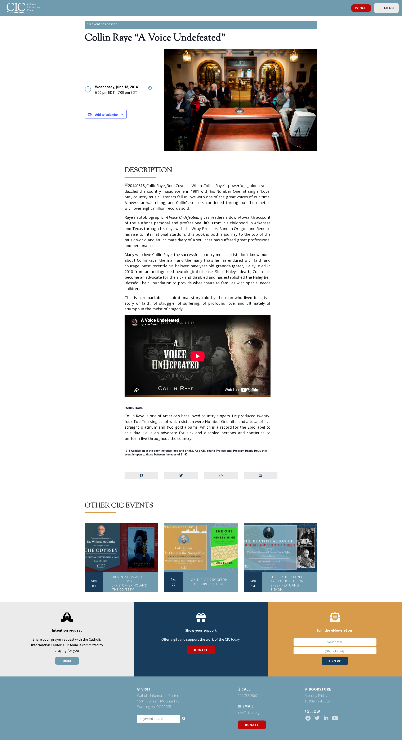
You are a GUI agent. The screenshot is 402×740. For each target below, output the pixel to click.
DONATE (361, 8)
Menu (388, 8)
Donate (201, 650)
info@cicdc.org (249, 712)
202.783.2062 (248, 695)
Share (67, 660)
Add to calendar (106, 114)
